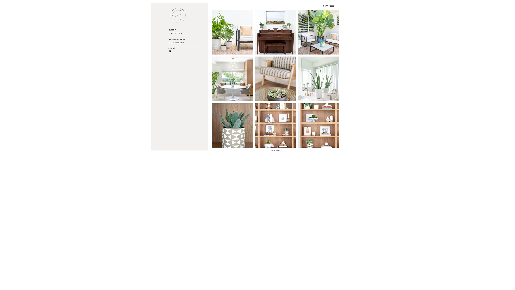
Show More (275, 150)
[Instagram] (170, 51)
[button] (232, 32)
